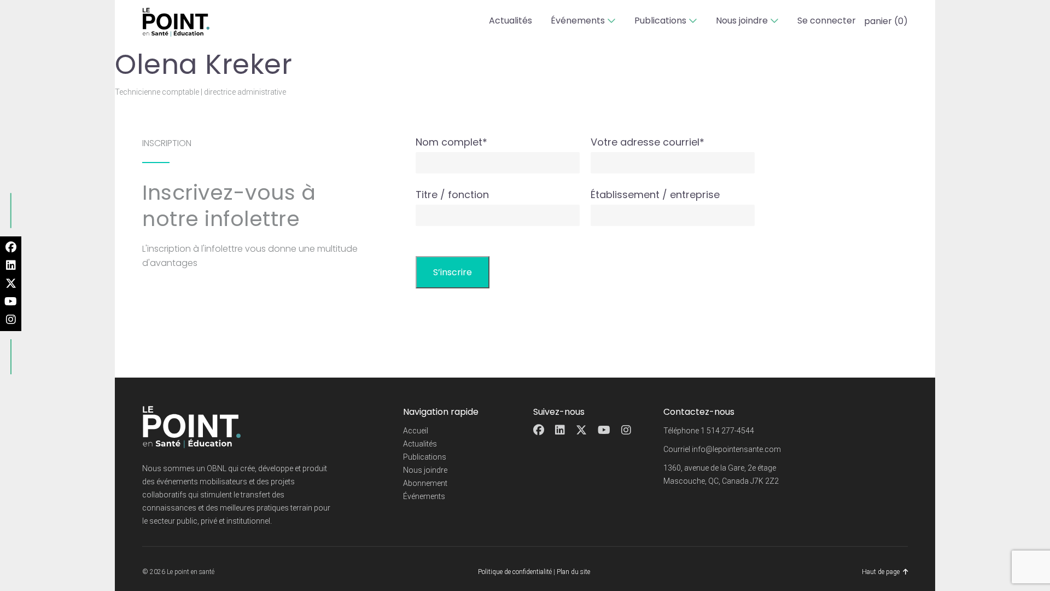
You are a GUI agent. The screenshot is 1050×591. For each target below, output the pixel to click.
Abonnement (425, 483)
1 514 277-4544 (727, 430)
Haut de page (881, 572)
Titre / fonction (452, 194)
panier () (886, 21)
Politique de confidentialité (515, 572)
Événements (578, 20)
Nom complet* (451, 142)
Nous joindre (742, 20)
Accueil (415, 430)
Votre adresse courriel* (647, 142)
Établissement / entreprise (655, 194)
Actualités (510, 20)
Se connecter (826, 20)
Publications (660, 20)
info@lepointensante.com (736, 449)
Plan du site (573, 572)
